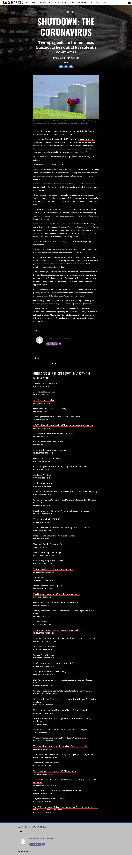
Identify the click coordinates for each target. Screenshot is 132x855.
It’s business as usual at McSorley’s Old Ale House (54, 771)
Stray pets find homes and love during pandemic (54, 535)
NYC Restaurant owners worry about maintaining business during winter (62, 681)
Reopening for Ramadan (44, 391)
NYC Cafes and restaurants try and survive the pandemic (58, 790)
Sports (56, 2)
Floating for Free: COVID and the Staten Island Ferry (56, 416)
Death (53, 363)
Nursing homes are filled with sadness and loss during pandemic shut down (63, 612)
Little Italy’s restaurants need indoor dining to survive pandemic (62, 527)
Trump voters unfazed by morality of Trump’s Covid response (60, 737)
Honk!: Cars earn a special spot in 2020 (50, 585)
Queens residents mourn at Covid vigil (50, 408)
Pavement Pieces (33, 827)
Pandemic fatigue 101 (42, 483)
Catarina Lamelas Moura (61, 58)
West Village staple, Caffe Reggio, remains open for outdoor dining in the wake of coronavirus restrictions (65, 808)
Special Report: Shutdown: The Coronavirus (61, 375)
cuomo (47, 363)
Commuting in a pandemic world (48, 560)
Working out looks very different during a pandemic (56, 594)
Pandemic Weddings (42, 474)
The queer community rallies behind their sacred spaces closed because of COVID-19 (65, 501)
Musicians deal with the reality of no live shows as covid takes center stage (66, 638)
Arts (50, 2)
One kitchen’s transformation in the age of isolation (56, 602)
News (27, 2)
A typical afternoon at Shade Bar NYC (49, 798)
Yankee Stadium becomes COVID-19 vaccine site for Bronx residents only (65, 491)
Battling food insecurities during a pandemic (53, 569)
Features (71, 2)
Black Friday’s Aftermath (44, 646)
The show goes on (41, 621)
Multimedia (94, 2)
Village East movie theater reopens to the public (54, 433)
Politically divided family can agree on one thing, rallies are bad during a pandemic (65, 700)
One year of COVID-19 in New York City (50, 458)
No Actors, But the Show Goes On (47, 544)
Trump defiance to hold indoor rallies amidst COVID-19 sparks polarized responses (65, 780)
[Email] (60, 343)
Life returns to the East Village (47, 383)
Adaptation (38, 577)
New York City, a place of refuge (47, 552)
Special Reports (82, 2)
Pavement (13, 2)
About (104, 2)
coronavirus (38, 363)
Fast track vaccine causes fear (46, 762)
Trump (60, 363)
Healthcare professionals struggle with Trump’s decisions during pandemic (62, 719)
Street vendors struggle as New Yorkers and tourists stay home (61, 510)
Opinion (64, 2)
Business (43, 2)
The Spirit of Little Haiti (43, 654)
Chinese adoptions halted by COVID (49, 441)
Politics (34, 2)
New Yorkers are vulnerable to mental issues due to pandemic (60, 710)
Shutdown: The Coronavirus (66, 26)
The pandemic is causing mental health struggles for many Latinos (62, 690)
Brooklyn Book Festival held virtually (49, 671)
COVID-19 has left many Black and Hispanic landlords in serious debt (63, 425)
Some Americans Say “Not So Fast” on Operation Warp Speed (60, 729)
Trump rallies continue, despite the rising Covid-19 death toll (60, 746)
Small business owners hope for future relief (53, 663)
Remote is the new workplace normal (49, 449)
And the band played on (44, 400)
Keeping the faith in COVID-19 (46, 519)
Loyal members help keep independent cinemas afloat (57, 630)
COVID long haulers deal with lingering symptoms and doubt (60, 466)
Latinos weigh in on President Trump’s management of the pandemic (64, 754)
